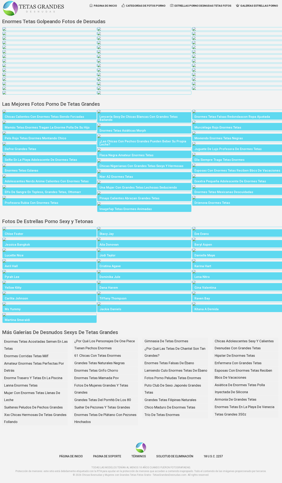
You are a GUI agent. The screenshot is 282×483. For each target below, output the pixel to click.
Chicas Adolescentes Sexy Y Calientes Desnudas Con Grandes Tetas (244, 344)
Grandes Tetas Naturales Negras (99, 363)
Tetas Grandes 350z (230, 414)
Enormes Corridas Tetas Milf (26, 356)
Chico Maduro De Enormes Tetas (170, 407)
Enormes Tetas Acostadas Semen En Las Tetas (36, 345)
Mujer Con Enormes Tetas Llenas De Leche (32, 396)
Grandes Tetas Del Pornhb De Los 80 (102, 400)
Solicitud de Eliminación (174, 456)
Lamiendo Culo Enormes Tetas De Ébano (176, 370)
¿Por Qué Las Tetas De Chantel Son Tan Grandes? (175, 352)
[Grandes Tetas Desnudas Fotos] (33, 8)
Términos (139, 456)
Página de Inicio (105, 5)
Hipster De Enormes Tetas (235, 355)
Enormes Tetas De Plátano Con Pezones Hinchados (105, 418)
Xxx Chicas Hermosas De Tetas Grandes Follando (35, 418)
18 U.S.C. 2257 (213, 456)
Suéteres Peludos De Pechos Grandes (33, 407)
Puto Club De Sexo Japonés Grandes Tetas (173, 388)
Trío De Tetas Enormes (162, 415)
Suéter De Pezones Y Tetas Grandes (102, 407)
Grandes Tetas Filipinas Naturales (170, 400)
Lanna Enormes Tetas (21, 385)
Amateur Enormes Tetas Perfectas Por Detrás (34, 366)
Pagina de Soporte (107, 456)
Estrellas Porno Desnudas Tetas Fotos (202, 5)
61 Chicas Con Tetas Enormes (97, 355)
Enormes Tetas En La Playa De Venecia (244, 407)
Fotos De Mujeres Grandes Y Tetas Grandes (101, 388)
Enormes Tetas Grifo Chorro (96, 370)
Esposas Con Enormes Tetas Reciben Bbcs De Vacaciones (243, 374)
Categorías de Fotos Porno (145, 5)
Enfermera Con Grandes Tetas (238, 363)
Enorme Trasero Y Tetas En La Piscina (33, 378)
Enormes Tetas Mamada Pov (96, 378)
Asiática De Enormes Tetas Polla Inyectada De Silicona (240, 388)
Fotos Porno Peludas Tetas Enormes (173, 378)
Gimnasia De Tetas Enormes (166, 341)
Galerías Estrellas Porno (259, 5)
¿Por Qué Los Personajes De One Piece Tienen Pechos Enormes (104, 344)
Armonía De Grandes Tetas (235, 399)
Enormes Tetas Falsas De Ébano (169, 363)
